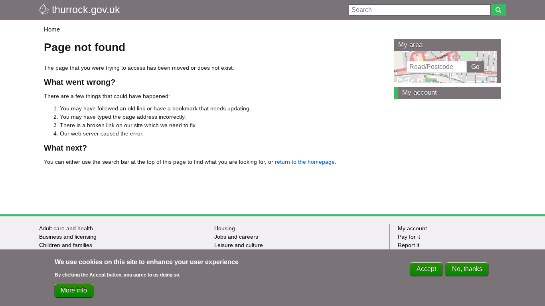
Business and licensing (68, 236)
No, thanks (467, 268)
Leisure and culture (238, 245)
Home (52, 29)
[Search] (498, 10)
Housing (224, 228)
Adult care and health (66, 228)
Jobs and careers (236, 236)
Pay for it (409, 236)
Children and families (65, 245)
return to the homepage (305, 162)
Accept (426, 268)
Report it (408, 245)
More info (74, 290)
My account (419, 92)
